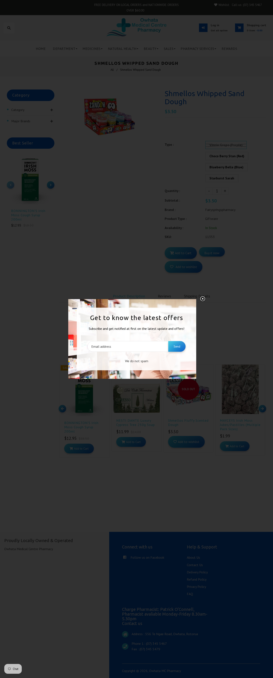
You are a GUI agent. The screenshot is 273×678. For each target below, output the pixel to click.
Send (177, 346)
